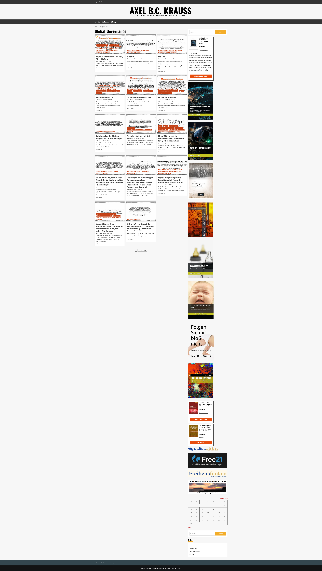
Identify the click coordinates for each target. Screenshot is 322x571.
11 (196, 513)
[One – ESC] (172, 44)
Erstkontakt (105, 22)
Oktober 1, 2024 (169, 143)
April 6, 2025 (106, 140)
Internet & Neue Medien (163, 129)
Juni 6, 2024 (168, 184)
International (138, 52)
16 (224, 513)
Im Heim (97, 22)
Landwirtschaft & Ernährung (101, 89)
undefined (201, 437)
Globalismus (175, 89)
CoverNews (168, 568)
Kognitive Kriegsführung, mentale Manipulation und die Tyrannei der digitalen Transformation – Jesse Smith (171, 180)
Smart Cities (109, 91)
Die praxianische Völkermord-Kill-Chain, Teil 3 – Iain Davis (109, 57)
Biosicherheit (117, 85)
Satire (119, 217)
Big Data (106, 44)
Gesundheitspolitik (170, 128)
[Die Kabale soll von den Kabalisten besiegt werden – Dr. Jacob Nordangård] (110, 124)
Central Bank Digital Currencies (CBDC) (166, 50)
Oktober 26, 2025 (169, 99)
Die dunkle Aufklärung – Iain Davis (138, 136)
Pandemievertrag (112, 89)
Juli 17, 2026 (106, 61)
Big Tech (111, 44)
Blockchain (116, 44)
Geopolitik (98, 48)
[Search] (226, 21)
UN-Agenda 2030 (168, 131)
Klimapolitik (98, 217)
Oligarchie (109, 50)
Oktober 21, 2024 (138, 138)
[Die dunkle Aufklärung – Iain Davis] (141, 124)
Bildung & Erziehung (109, 85)
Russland (115, 217)
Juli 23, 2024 (106, 187)
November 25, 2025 (138, 99)
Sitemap (113, 22)
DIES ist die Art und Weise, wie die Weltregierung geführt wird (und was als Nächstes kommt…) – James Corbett (140, 226)
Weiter (144, 250)
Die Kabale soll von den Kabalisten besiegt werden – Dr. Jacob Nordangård (109, 137)
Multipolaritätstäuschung (101, 50)
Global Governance (115, 48)
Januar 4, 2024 (106, 233)
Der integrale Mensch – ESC (167, 97)
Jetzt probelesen (203, 50)
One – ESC (161, 56)
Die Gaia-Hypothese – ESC (104, 97)
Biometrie (175, 126)
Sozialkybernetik (117, 91)
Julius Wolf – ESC (132, 56)
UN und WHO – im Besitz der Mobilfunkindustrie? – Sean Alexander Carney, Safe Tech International (171, 138)
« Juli (189, 527)
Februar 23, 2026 (169, 59)
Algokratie (129, 89)
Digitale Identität (162, 128)
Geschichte (147, 50)
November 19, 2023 (138, 231)
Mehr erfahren (99, 70)
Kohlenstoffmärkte (174, 91)
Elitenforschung (117, 46)
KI (168, 91)
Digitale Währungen (100, 46)
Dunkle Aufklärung (109, 46)
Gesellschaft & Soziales (106, 48)
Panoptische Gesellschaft (101, 91)
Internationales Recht (163, 91)
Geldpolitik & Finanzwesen (133, 50)
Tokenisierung (99, 52)
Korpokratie (181, 91)
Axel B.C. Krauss (160, 10)
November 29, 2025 (107, 99)
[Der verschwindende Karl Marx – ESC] (141, 85)
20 (208, 516)
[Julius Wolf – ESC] (141, 44)
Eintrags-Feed (193, 548)
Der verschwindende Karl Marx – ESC (139, 97)
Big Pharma (165, 126)
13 (208, 513)
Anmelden (192, 545)
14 (213, 513)
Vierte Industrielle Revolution (102, 173)
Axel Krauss (99, 61)
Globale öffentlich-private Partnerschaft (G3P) (136, 129)
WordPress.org (194, 554)
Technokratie (115, 50)
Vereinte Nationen (106, 52)
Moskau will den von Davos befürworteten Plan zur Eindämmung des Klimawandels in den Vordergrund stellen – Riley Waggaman (109, 227)
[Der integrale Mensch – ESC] (172, 85)
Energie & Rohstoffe (100, 87)
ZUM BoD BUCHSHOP (201, 76)
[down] (117, 22)
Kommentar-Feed (195, 551)
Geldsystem (141, 50)
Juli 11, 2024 (137, 189)
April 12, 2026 (137, 59)
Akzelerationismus (99, 44)
